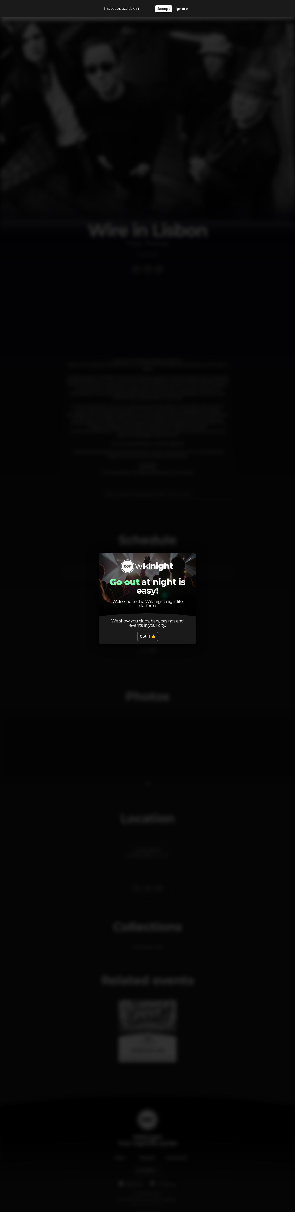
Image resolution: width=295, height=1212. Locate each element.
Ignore (182, 9)
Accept (163, 9)
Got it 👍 (147, 636)
